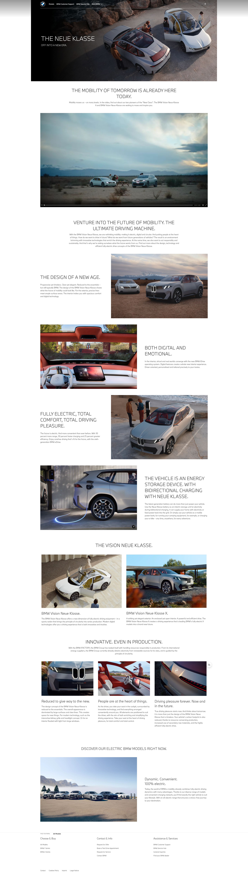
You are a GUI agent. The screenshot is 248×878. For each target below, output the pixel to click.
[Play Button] (42, 205)
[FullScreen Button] (206, 205)
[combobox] (209, 664)
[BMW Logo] (42, 4)
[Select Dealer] (205, 4)
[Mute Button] (203, 205)
